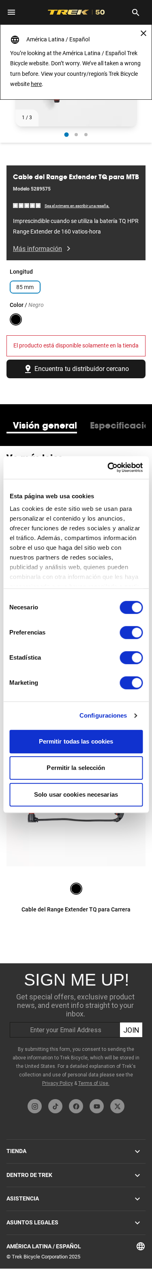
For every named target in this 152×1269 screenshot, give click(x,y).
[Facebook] (76, 1106)
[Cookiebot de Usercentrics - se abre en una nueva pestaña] (108, 467)
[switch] (131, 632)
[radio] (66, 134)
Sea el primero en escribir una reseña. (77, 206)
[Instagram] (35, 1106)
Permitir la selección (76, 767)
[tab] (44, 425)
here (36, 84)
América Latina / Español (43, 1246)
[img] (27, 205)
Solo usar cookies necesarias (76, 794)
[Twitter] (117, 1106)
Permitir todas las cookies (76, 741)
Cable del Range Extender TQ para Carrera (76, 909)
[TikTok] (55, 1106)
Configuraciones (103, 715)
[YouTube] (97, 1106)
